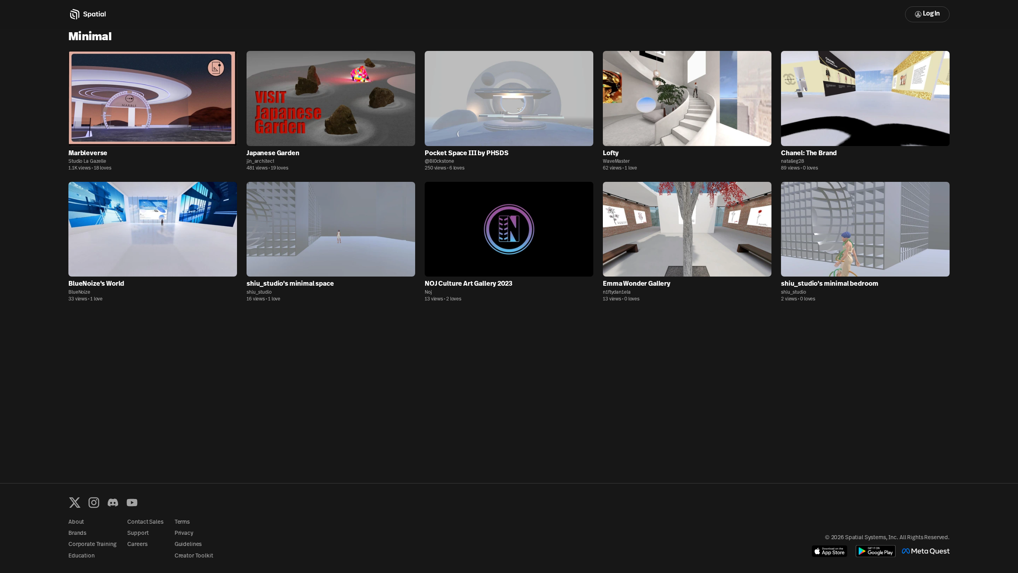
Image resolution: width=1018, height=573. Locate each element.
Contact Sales (145, 522)
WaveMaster (616, 161)
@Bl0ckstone (439, 161)
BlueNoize (79, 292)
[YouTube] (132, 502)
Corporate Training (92, 545)
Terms (182, 522)
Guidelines (188, 545)
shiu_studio (259, 292)
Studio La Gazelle (87, 161)
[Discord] (113, 502)
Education (81, 556)
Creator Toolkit (194, 556)
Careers (137, 545)
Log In (931, 14)
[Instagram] (93, 502)
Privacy (184, 533)
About (76, 522)
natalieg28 (792, 161)
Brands (77, 533)
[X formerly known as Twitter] (74, 502)
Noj (428, 292)
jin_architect (260, 161)
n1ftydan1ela (617, 292)
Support (137, 533)
